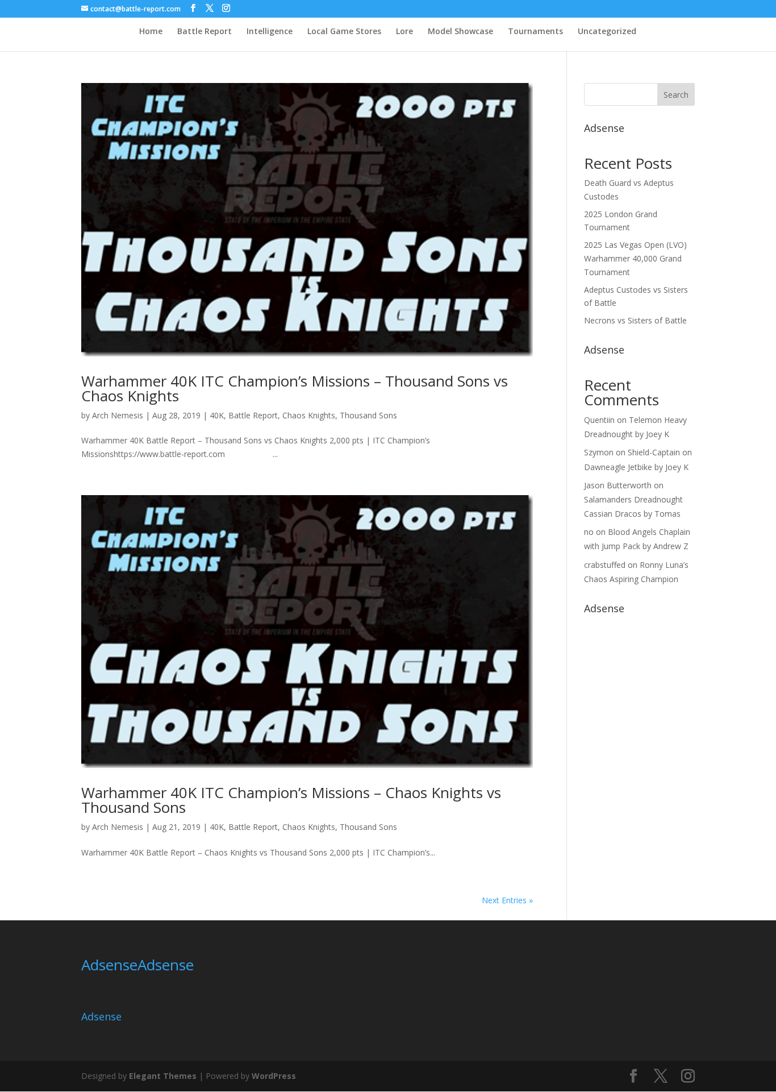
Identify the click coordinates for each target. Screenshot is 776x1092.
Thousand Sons (368, 415)
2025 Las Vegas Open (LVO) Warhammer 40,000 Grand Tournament (635, 258)
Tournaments (535, 31)
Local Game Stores (344, 31)
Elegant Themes (163, 1075)
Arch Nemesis (117, 415)
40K (217, 415)
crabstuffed (604, 564)
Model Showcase (460, 31)
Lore (404, 31)
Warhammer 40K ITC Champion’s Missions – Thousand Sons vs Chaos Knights (294, 388)
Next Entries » (507, 900)
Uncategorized (607, 31)
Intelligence (270, 31)
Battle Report (204, 31)
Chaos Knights (308, 415)
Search (676, 94)
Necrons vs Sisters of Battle (635, 320)
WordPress (274, 1075)
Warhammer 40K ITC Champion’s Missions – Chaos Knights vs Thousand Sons (291, 799)
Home (150, 31)
